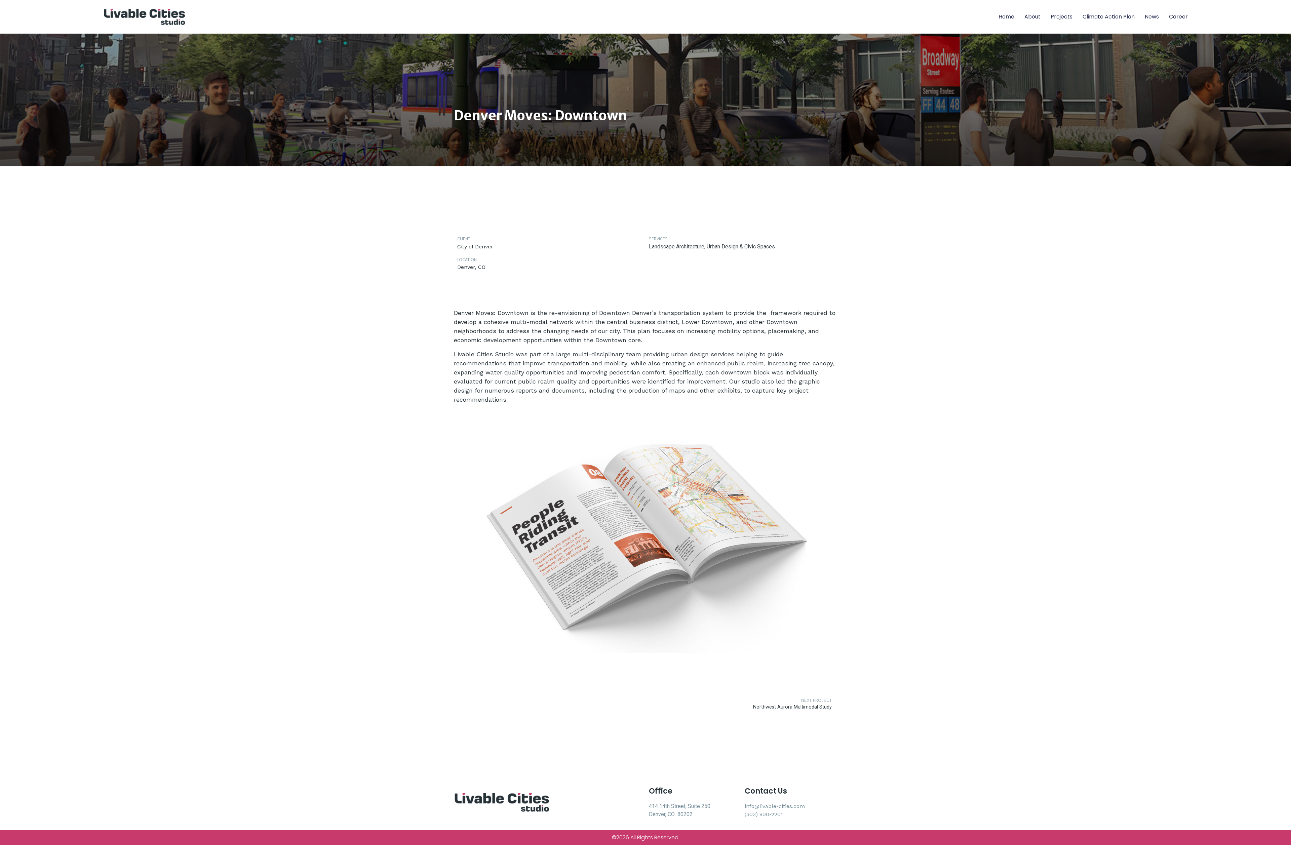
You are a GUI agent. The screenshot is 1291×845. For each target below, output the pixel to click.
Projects (1061, 17)
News (1152, 17)
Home (1006, 17)
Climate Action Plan (1109, 17)
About (1032, 17)
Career (1178, 17)
